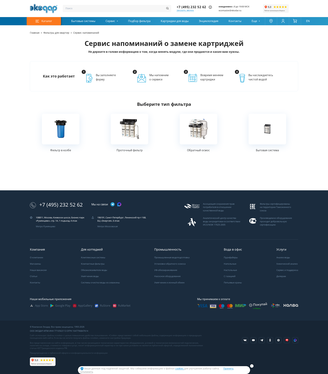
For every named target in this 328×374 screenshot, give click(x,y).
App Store (41, 305)
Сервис (110, 21)
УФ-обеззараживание (165, 270)
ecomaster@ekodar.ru (230, 10)
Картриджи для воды (175, 21)
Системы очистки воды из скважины (100, 282)
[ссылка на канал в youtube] (253, 340)
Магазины (35, 264)
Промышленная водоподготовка (171, 257)
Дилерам (281, 276)
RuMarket (124, 305)
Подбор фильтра (139, 21)
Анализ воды (283, 257)
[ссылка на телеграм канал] (113, 204)
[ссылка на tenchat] (287, 340)
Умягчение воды (90, 276)
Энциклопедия (208, 21)
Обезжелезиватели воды (94, 270)
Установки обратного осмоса (170, 264)
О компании (36, 257)
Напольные (230, 264)
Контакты (235, 21)
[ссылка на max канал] (119, 204)
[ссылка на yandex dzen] (278, 340)
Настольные (230, 270)
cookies (179, 368)
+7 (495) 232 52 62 (191, 7)
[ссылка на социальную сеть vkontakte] (245, 340)
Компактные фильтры (93, 264)
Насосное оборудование (167, 276)
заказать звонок (185, 10)
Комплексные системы (93, 257)
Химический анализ (287, 264)
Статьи (33, 276)
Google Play (62, 305)
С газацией (229, 276)
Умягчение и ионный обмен (169, 282)
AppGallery (85, 305)
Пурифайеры (231, 257)
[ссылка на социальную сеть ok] (270, 340)
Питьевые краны (233, 282)
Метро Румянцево (45, 226)
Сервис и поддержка (287, 270)
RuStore (105, 305)
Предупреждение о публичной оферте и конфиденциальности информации (69, 353)
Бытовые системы (83, 21)
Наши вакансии (38, 270)
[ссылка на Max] (295, 340)
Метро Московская (107, 226)
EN (308, 21)
